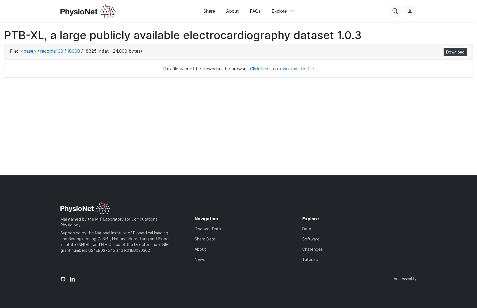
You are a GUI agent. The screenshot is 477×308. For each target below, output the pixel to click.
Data (306, 228)
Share (209, 11)
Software (311, 239)
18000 (73, 51)
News (200, 259)
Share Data (205, 239)
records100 (51, 51)
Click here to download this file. (282, 68)
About (232, 11)
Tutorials (310, 259)
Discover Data (208, 228)
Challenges (312, 249)
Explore (280, 11)
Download (455, 52)
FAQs (255, 11)
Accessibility (405, 278)
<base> (28, 51)
